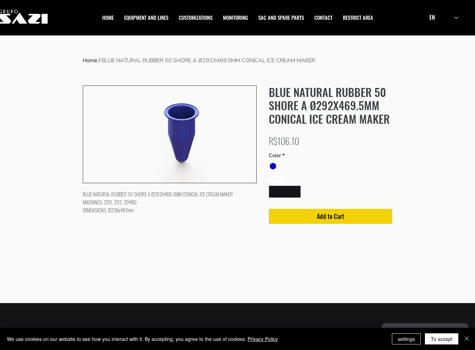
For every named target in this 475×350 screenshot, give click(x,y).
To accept (441, 338)
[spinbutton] (285, 192)
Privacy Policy (263, 338)
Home (90, 60)
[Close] (466, 338)
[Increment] (296, 192)
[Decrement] (274, 192)
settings (406, 338)
